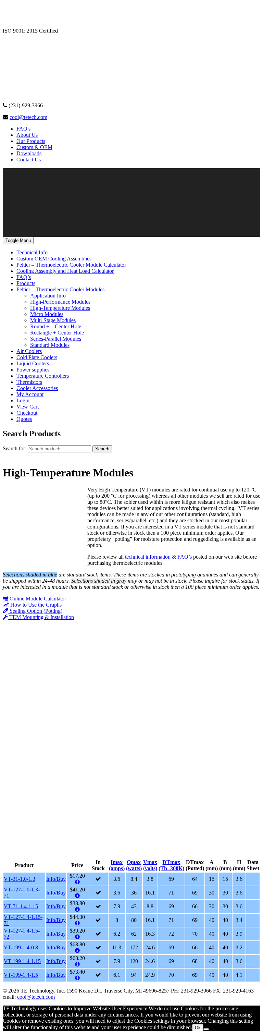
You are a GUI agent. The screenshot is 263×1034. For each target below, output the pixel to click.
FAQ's (23, 129)
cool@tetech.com (28, 117)
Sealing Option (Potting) (35, 611)
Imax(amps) (117, 865)
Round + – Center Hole (55, 326)
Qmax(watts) (134, 865)
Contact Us (28, 159)
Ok (198, 1027)
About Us (27, 135)
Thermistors (29, 382)
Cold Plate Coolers (36, 357)
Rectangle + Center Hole (57, 333)
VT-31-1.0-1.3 (19, 879)
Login (22, 400)
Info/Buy (56, 879)
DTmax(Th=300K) (171, 865)
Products (25, 283)
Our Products (30, 141)
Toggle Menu (18, 240)
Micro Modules (46, 314)
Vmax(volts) (150, 865)
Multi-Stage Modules (53, 320)
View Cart (27, 407)
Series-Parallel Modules (55, 339)
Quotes (24, 419)
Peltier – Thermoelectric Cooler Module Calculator (71, 265)
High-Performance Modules (60, 302)
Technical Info (32, 252)
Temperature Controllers (42, 376)
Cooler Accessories (37, 388)
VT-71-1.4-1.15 (21, 906)
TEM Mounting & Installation (41, 617)
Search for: (14, 448)
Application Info (48, 296)
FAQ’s (23, 277)
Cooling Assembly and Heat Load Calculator (65, 271)
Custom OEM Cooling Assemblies (53, 258)
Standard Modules (50, 345)
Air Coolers (29, 351)
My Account (29, 394)
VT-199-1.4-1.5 (21, 975)
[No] (206, 1029)
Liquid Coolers (32, 363)
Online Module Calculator (37, 598)
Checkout (26, 413)
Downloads (28, 153)
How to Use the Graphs (35, 605)
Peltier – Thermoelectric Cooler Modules (60, 289)
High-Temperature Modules (60, 308)
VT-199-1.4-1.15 (22, 961)
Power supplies (32, 370)
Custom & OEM (34, 147)
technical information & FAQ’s (158, 557)
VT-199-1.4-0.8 (21, 947)
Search (102, 448)
